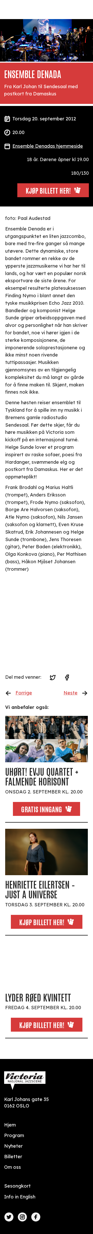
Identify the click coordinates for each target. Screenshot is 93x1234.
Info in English (19, 1197)
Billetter (13, 1157)
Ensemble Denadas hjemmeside (47, 146)
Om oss (12, 1167)
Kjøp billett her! (41, 921)
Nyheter (13, 1146)
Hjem (10, 1125)
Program (14, 1135)
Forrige (24, 693)
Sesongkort (17, 1186)
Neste (71, 693)
